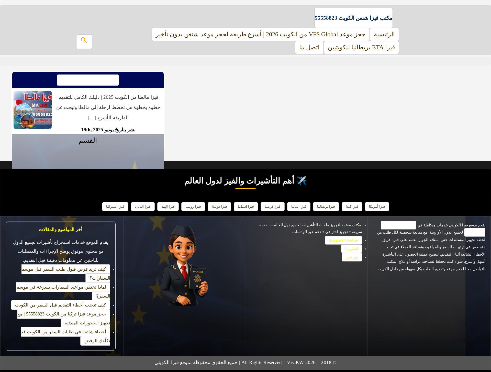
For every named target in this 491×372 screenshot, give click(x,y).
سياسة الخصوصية (343, 240)
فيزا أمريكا (377, 206)
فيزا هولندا (219, 206)
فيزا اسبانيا (246, 206)
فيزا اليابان (143, 206)
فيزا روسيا (193, 206)
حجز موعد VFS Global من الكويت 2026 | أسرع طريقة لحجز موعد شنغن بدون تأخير (261, 34)
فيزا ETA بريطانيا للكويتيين (361, 47)
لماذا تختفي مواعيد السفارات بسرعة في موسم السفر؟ (63, 292)
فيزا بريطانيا (326, 206)
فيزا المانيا (298, 206)
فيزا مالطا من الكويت (88, 80)
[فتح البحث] (84, 41)
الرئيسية (384, 34)
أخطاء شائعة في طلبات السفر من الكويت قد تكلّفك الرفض (65, 336)
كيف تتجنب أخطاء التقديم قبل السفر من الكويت (60, 305)
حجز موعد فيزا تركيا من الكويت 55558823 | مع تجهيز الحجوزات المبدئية (63, 318)
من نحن (352, 257)
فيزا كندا (352, 206)
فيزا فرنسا (273, 206)
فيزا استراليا (115, 206)
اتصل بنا (309, 47)
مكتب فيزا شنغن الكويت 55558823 (354, 18)
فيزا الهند (168, 206)
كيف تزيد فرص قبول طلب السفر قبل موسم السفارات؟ (65, 274)
